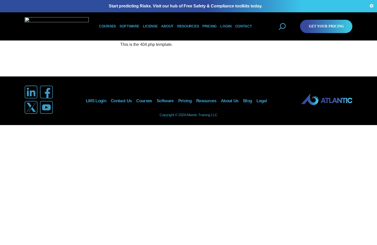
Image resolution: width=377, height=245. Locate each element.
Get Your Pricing (326, 26)
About (167, 26)
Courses (107, 26)
